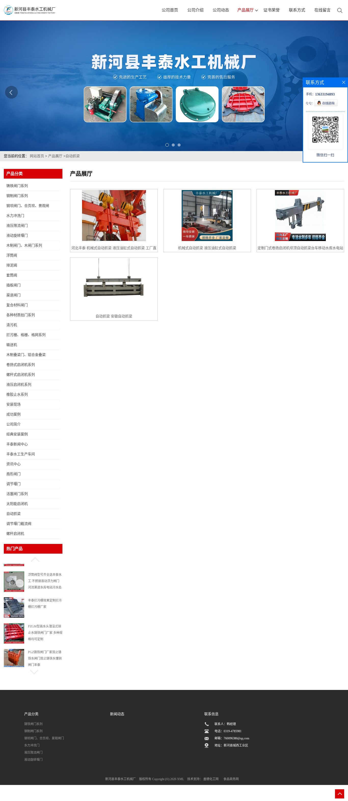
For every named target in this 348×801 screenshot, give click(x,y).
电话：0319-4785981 (228, 731)
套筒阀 (11, 275)
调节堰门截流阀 (18, 524)
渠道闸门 (13, 295)
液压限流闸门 (17, 226)
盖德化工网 (211, 779)
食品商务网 (231, 779)
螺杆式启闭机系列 (20, 375)
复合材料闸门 (17, 305)
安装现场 (13, 404)
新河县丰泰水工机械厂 (120, 779)
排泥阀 (11, 265)
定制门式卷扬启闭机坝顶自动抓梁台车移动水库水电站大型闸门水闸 (300, 249)
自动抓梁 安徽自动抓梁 (114, 316)
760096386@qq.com (236, 738)
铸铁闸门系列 (17, 186)
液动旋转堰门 (17, 235)
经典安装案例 (17, 434)
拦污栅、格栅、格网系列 (26, 335)
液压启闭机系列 (18, 384)
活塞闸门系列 (17, 494)
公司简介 (13, 424)
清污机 (11, 325)
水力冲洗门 (15, 216)
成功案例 (13, 414)
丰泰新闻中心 (17, 444)
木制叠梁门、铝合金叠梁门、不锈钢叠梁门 (26, 356)
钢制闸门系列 (17, 196)
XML (180, 779)
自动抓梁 (72, 156)
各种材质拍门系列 (20, 315)
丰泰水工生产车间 (20, 454)
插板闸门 (13, 285)
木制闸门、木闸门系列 (24, 245)
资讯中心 (13, 464)
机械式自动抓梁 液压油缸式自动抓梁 (207, 248)
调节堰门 (13, 484)
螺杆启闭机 (15, 534)
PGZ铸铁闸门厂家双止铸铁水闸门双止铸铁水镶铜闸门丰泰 (45, 653)
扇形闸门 (13, 474)
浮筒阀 (11, 255)
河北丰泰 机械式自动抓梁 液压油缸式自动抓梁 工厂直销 (113, 249)
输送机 (11, 345)
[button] (33, 559)
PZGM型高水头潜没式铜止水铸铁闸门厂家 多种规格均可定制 (45, 627)
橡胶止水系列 (17, 394)
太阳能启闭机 (17, 504)
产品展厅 (55, 156)
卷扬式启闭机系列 (20, 365)
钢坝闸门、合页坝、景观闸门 (27, 207)
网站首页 (37, 156)
